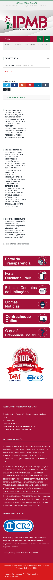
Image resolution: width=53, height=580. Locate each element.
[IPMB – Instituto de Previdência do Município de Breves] (26, 23)
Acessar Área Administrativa (27, 574)
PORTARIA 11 (8, 72)
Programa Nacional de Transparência (25, 552)
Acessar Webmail (11, 576)
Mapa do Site (10, 574)
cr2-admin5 (10, 65)
